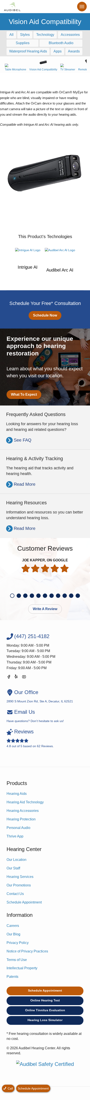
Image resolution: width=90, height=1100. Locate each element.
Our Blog (13, 934)
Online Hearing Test (45, 1000)
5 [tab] (38, 596)
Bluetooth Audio (61, 43)
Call (10, 1088)
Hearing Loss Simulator (45, 1020)
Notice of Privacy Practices (27, 951)
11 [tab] (78, 596)
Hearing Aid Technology (25, 802)
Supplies (22, 43)
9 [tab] (64, 596)
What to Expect (24, 394)
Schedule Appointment (24, 902)
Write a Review (45, 609)
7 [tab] (51, 596)
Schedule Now (45, 315)
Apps (58, 51)
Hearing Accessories (23, 811)
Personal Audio (18, 828)
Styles (25, 35)
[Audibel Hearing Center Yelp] (16, 678)
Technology (45, 35)
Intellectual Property (22, 968)
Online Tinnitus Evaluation (45, 1010)
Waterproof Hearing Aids (28, 51)
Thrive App (15, 836)
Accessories (70, 35)
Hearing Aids (17, 793)
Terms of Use (17, 960)
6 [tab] (45, 596)
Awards (74, 51)
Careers (13, 926)
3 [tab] (25, 596)
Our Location (16, 860)
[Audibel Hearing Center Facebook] (9, 678)
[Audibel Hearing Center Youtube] (24, 678)
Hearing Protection (21, 819)
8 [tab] (58, 596)
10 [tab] (71, 596)
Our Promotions (19, 885)
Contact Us (15, 894)
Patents (12, 976)
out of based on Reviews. (30, 738)
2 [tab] (19, 596)
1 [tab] (12, 596)
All (11, 35)
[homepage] (12, 6)
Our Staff (13, 868)
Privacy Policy (18, 943)
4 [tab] (32, 596)
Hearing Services (20, 877)
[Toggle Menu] (82, 6)
